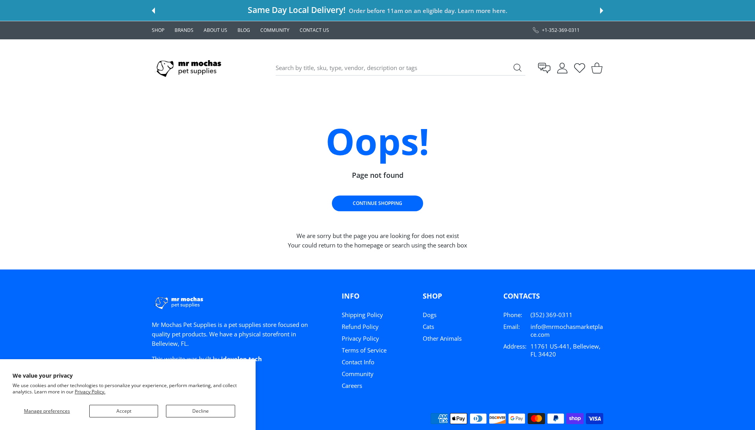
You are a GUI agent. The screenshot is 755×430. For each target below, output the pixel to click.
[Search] (517, 68)
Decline (200, 411)
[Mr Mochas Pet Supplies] (190, 68)
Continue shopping (377, 203)
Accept (123, 411)
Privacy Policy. (90, 391)
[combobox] (400, 68)
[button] (153, 10)
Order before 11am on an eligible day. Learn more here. (428, 11)
